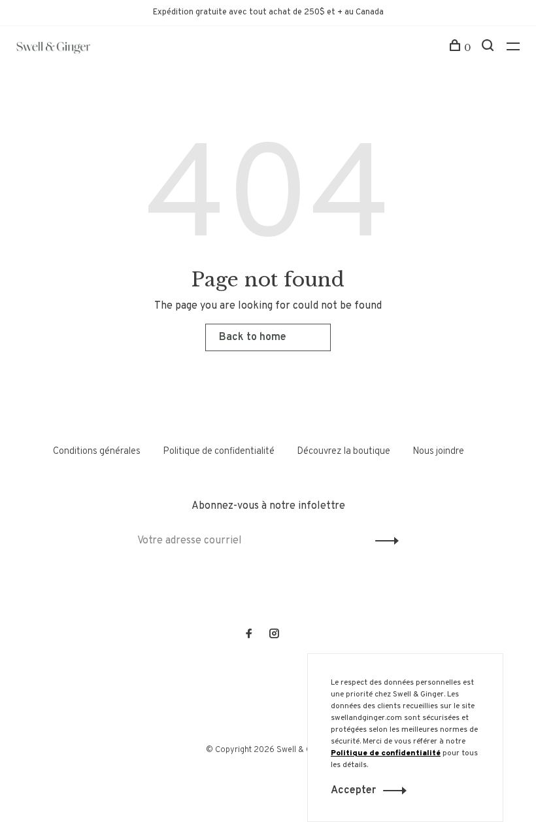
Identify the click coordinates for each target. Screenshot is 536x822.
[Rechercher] (489, 48)
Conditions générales (97, 451)
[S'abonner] (383, 540)
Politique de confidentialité (219, 451)
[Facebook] (249, 635)
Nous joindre (438, 451)
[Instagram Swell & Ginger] (273, 635)
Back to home (252, 337)
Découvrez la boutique (343, 451)
